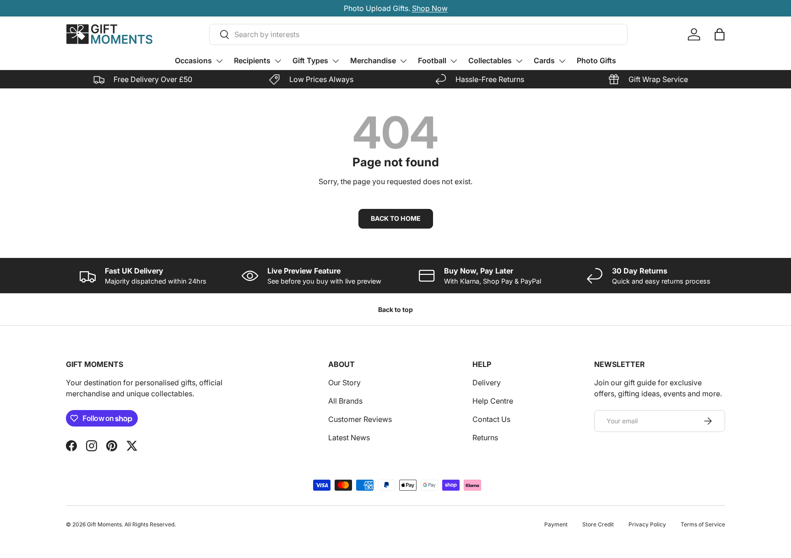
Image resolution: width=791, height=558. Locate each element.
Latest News (349, 437)
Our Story (344, 382)
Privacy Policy (647, 524)
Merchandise (373, 60)
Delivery (486, 382)
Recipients (252, 60)
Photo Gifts (596, 60)
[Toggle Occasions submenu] (219, 60)
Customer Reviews (360, 419)
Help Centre (492, 400)
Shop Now (430, 8)
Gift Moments (104, 524)
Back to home (396, 218)
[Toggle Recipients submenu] (277, 60)
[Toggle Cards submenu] (562, 60)
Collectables (490, 60)
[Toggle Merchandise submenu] (403, 60)
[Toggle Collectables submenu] (519, 60)
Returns (485, 437)
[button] (720, 34)
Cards (544, 60)
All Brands (345, 400)
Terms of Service (703, 524)
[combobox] (418, 34)
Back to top (395, 309)
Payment (556, 524)
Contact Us (491, 419)
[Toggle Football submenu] (453, 60)
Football (432, 60)
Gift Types (310, 60)
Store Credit (598, 524)
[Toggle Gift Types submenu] (335, 60)
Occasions (193, 60)
